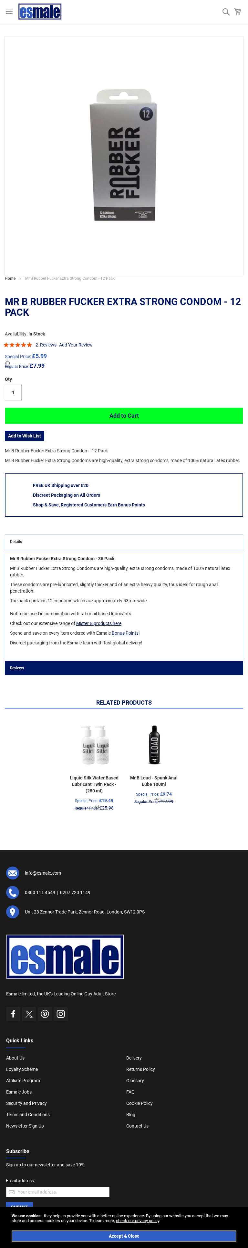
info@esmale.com (43, 873)
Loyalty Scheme (22, 1069)
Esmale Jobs (19, 1092)
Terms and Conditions (28, 1114)
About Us (15, 1058)
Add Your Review (76, 344)
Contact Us (137, 1126)
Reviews (17, 668)
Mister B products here (98, 623)
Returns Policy (140, 1069)
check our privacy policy (137, 1220)
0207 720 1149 (75, 892)
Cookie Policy (139, 1103)
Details (16, 541)
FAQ (130, 1092)
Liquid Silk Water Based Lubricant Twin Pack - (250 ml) (94, 784)
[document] (124, 1227)
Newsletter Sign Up (25, 1126)
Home (10, 278)
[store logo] (40, 11)
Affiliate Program (23, 1080)
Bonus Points (125, 633)
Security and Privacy (26, 1103)
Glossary (135, 1080)
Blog (130, 1114)
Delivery (134, 1058)
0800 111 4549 (40, 892)
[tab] (124, 542)
